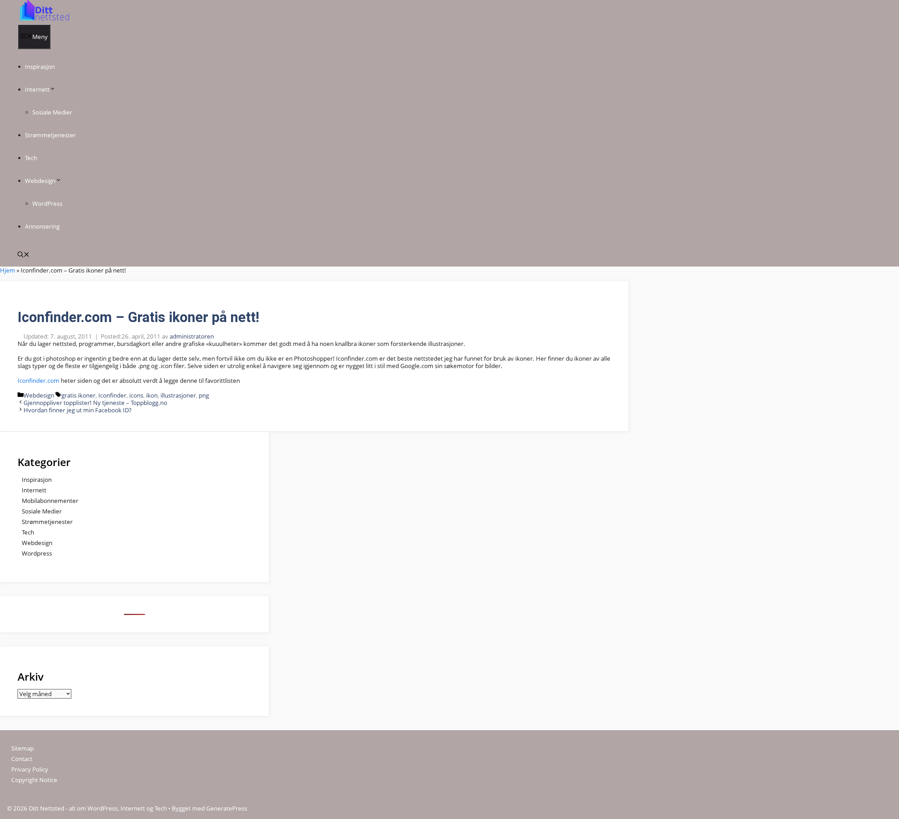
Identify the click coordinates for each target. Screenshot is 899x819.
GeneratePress (226, 808)
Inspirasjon (40, 67)
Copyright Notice (34, 780)
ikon (152, 395)
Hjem (7, 270)
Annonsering (42, 226)
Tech (31, 158)
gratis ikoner (78, 395)
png (204, 395)
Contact (21, 759)
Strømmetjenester (50, 135)
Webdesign (40, 181)
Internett (37, 89)
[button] (23, 255)
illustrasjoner (178, 395)
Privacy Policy (30, 769)
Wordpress (37, 553)
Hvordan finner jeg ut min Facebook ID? (77, 410)
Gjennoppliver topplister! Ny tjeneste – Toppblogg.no (95, 403)
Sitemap (22, 748)
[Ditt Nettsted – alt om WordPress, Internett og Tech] (44, 21)
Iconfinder (112, 395)
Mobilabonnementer (50, 501)
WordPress (47, 203)
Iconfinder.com (38, 380)
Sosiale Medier (52, 112)
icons (136, 395)
